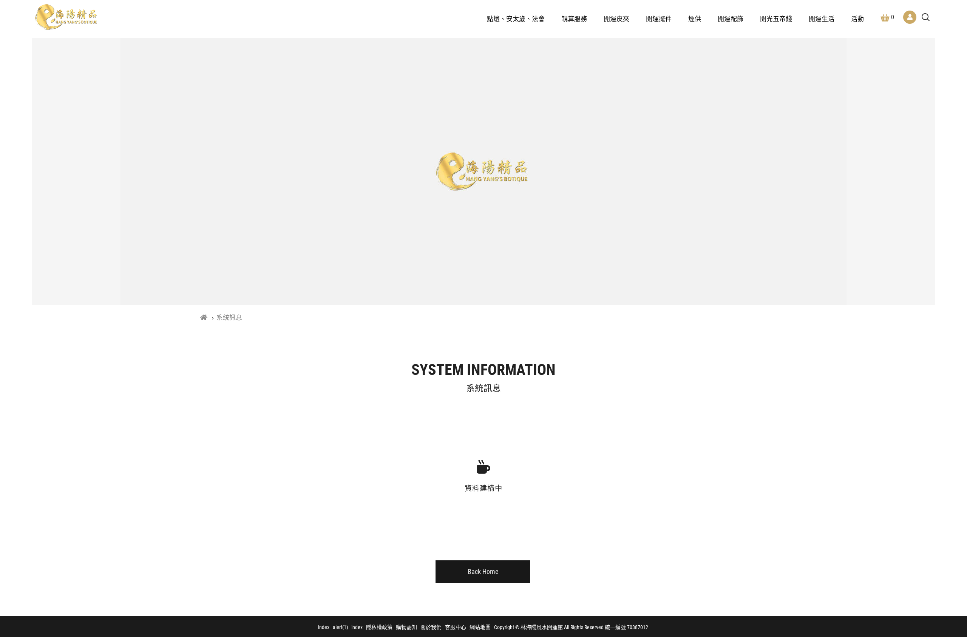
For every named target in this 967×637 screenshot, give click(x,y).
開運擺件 (659, 19)
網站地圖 (480, 627)
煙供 (694, 19)
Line (938, 549)
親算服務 (574, 19)
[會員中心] (909, 17)
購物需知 (406, 627)
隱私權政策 (379, 627)
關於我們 (431, 627)
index (323, 627)
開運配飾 (730, 19)
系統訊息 (229, 317)
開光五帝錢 (776, 19)
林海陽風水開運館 (66, 17)
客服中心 (455, 627)
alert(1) (340, 627)
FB (938, 527)
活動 (857, 19)
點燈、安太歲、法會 (516, 19)
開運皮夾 (616, 19)
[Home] (203, 317)
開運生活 (821, 19)
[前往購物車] (938, 505)
